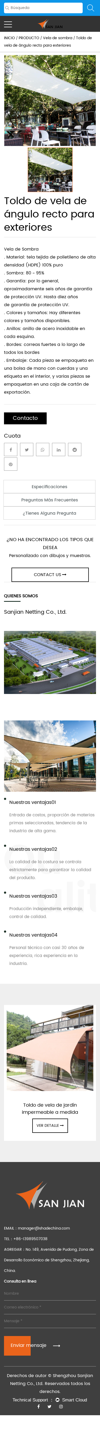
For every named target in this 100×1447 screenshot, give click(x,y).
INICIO (9, 38)
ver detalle (48, 1126)
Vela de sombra (57, 38)
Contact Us (47, 574)
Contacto (25, 418)
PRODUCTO (29, 38)
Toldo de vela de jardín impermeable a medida (50, 1108)
